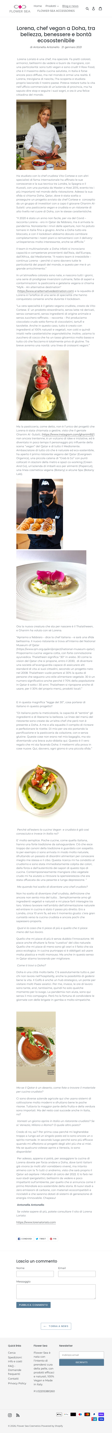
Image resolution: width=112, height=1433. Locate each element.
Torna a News (58, 1326)
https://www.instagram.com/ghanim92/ (68, 434)
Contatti (13, 1378)
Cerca (12, 1352)
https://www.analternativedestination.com (45, 291)
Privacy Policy (17, 1383)
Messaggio (23, 1281)
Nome (20, 1268)
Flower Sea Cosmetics (29, 1426)
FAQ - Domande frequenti (14, 1370)
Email (62, 1268)
